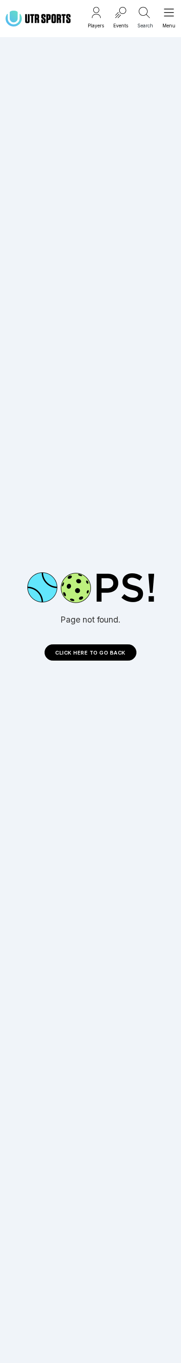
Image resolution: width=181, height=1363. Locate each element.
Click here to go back (90, 652)
